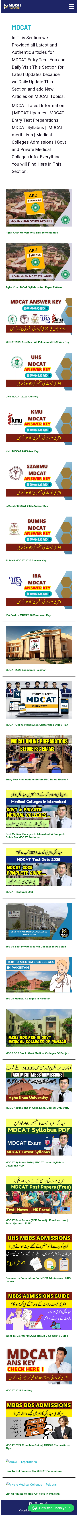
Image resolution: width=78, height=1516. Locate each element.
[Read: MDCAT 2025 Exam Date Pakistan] (39, 644)
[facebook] (31, 1503)
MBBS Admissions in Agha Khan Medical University (37, 1107)
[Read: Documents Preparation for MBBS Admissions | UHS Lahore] (39, 1253)
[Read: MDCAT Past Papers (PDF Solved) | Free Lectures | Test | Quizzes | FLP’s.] (39, 1195)
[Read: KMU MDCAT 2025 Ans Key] (39, 426)
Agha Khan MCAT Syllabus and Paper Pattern (34, 287)
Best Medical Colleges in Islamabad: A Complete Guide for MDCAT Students (35, 836)
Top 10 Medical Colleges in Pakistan (28, 998)
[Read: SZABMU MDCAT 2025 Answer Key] (39, 480)
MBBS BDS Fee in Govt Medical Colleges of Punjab (37, 1053)
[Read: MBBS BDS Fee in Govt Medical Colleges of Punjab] (39, 1028)
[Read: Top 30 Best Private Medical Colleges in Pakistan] (39, 921)
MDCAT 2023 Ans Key (19, 1390)
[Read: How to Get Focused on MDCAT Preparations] (21, 1461)
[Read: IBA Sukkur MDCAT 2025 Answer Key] (39, 590)
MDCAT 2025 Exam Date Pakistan (26, 669)
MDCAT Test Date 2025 (20, 891)
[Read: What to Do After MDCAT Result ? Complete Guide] (39, 1310)
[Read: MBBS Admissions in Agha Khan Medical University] (39, 1082)
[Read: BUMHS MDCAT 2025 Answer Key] (39, 535)
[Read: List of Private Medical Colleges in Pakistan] (32, 1484)
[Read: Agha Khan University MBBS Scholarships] (39, 207)
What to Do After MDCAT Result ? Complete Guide (37, 1335)
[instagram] (36, 1503)
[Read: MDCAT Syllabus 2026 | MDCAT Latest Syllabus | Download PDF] (39, 1137)
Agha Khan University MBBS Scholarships (32, 232)
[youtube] (42, 1503)
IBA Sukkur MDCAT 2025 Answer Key (28, 615)
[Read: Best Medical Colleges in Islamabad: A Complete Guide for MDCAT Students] (39, 809)
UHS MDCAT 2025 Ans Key (22, 396)
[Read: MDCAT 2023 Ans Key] (39, 1365)
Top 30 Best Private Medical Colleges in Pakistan (36, 946)
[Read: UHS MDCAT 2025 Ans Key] (39, 371)
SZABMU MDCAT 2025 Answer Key (27, 505)
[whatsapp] (47, 1503)
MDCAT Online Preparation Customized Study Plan (37, 724)
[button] (51, 1508)
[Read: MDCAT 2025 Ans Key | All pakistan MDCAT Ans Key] (39, 316)
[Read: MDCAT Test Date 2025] (39, 866)
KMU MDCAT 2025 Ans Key (22, 451)
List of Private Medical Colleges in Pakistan (33, 1493)
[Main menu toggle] (71, 6)
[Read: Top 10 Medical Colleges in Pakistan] (39, 974)
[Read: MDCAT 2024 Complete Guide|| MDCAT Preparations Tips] (39, 1420)
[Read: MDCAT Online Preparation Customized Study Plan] (39, 699)
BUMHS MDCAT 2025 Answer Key (26, 560)
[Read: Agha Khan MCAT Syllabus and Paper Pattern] (39, 262)
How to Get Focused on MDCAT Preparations (34, 1471)
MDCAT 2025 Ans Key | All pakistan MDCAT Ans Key (37, 342)
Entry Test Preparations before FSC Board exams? (37, 779)
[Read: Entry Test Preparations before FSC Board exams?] (39, 754)
